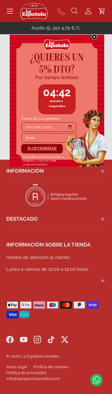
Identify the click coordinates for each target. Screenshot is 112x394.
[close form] (94, 37)
